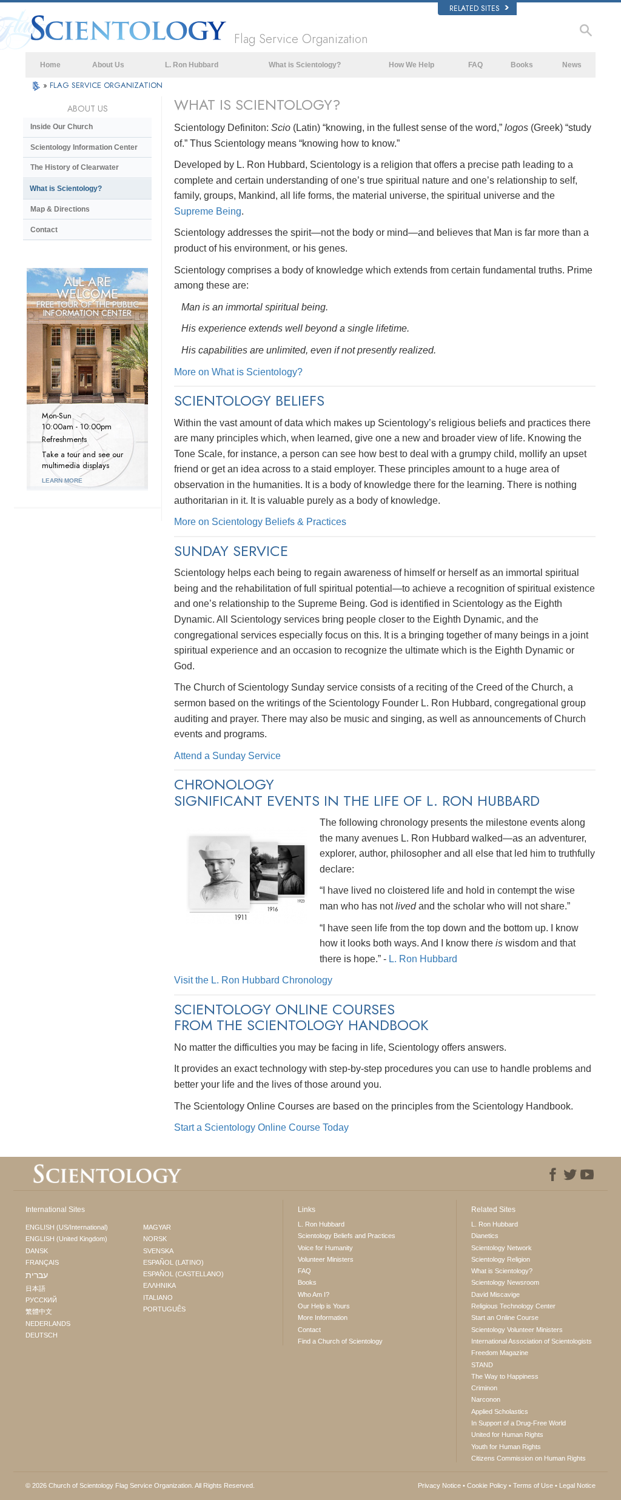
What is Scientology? (305, 65)
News (572, 65)
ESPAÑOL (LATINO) (173, 1262)
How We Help (411, 65)
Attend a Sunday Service (227, 756)
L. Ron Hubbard (191, 65)
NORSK (155, 1238)
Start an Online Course (505, 1317)
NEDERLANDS (47, 1323)
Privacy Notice (439, 1485)
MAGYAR (157, 1227)
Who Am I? (313, 1294)
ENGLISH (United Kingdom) (66, 1238)
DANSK (36, 1250)
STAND (482, 1364)
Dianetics (484, 1235)
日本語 (35, 1288)
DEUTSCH (41, 1335)
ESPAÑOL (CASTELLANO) (183, 1273)
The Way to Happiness (505, 1376)
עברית (36, 1275)
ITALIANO (158, 1297)
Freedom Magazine (499, 1352)
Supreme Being (207, 211)
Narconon (485, 1399)
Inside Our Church (61, 126)
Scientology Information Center (84, 147)
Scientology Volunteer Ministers (517, 1329)
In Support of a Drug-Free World (518, 1423)
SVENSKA (158, 1250)
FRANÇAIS (42, 1262)
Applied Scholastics (499, 1411)
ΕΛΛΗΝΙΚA (159, 1285)
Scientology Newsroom (505, 1282)
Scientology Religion (500, 1259)
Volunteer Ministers (326, 1259)
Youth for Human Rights (506, 1446)
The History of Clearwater (74, 167)
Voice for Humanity (325, 1247)
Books (522, 65)
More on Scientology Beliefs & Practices (260, 522)
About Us (108, 65)
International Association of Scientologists (531, 1341)
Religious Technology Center (513, 1306)
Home (50, 65)
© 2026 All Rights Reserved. (140, 1485)
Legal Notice (577, 1485)
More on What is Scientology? (238, 372)
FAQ (475, 65)
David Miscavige (495, 1294)
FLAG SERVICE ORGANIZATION (106, 85)
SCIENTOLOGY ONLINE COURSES (284, 1009)
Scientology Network (501, 1247)
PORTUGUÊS (164, 1309)
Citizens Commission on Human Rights (528, 1458)
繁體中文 (38, 1311)
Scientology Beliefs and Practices (346, 1235)
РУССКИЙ (41, 1300)
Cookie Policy (487, 1485)
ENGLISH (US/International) (66, 1227)
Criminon (484, 1387)
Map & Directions (60, 209)
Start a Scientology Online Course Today (261, 1127)
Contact (44, 230)
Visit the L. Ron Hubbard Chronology (253, 980)
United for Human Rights (507, 1434)
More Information (322, 1317)
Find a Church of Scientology (340, 1341)
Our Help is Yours (324, 1306)
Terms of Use (533, 1485)
